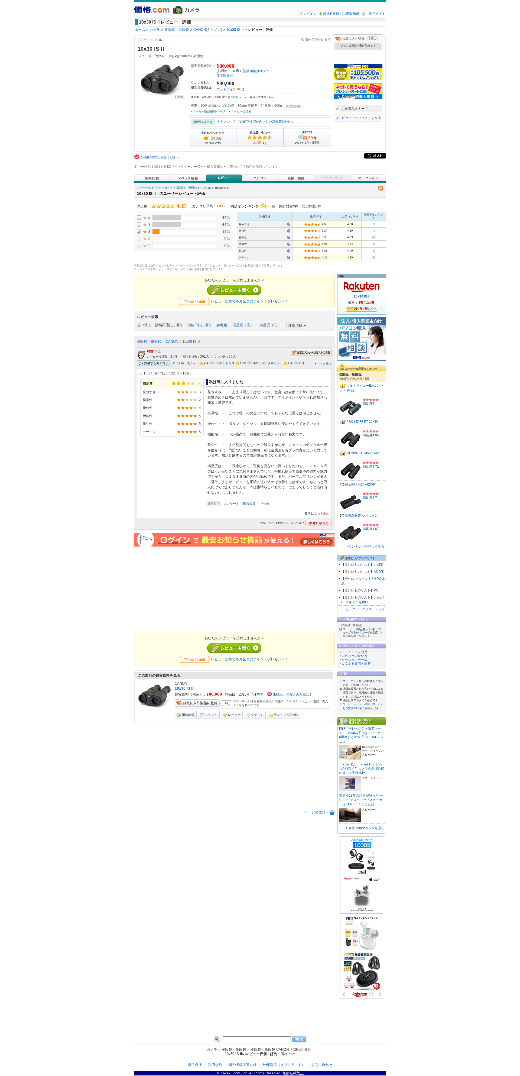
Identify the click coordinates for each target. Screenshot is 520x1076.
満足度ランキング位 (252, 205)
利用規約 (215, 1065)
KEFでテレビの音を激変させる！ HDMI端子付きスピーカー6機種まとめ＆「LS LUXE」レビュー (361, 735)
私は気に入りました (226, 382)
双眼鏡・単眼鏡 (186, 187)
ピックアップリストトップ (365, 609)
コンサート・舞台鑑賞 (239, 504)
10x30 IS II (191, 342)
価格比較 (188, 715)
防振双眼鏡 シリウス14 (362, 516)
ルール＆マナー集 (355, 660)
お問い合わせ (321, 1065)
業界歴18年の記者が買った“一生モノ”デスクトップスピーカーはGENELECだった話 (361, 800)
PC (376, 590)
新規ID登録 (331, 14)
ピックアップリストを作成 (361, 118)
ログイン (309, 14)
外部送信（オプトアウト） (284, 1065)
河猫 (150, 352)
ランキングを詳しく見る (366, 546)
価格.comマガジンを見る (366, 828)
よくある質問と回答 (356, 663)
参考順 (221, 325)
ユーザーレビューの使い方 (359, 704)
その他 (265, 504)
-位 (373, 223)
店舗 (233, 97)
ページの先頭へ (316, 812)
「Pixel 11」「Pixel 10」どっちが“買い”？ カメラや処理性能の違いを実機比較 (361, 768)
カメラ (168, 187)
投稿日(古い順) (199, 325)
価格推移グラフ (261, 71)
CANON (156, 39)
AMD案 (379, 572)
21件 (174, 356)
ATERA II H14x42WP (360, 484)
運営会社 (195, 1065)
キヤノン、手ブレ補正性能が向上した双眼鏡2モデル (255, 122)
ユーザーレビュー (149, 187)
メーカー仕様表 (240, 111)
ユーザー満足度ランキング (362, 629)
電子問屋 (223, 76)
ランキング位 (286, 715)
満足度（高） (243, 325)
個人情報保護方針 (242, 1065)
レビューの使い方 (355, 656)
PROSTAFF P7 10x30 (362, 422)
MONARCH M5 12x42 (362, 453)
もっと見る (324, 363)
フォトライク (226, 89)
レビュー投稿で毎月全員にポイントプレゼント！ (249, 301)
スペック (211, 715)
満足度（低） (270, 325)
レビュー (234, 715)
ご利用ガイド (375, 14)
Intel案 (378, 565)
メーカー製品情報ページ (208, 111)
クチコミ (257, 715)
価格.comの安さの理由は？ (292, 694)
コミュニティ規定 (355, 652)
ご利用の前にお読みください (159, 157)
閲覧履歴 (352, 14)
